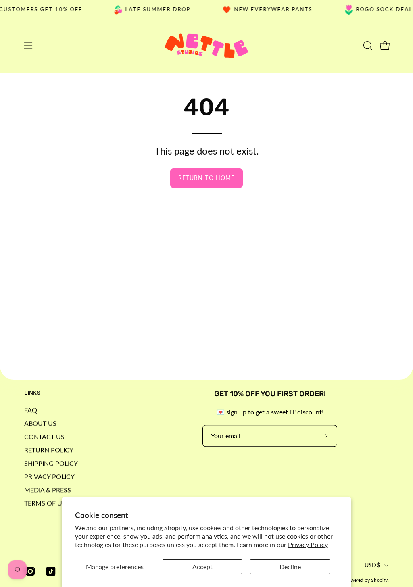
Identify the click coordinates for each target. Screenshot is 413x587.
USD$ (372, 565)
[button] (367, 45)
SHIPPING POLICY (51, 463)
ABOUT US (40, 423)
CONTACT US (44, 436)
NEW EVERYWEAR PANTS (269, 9)
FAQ (30, 410)
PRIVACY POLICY (49, 476)
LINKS (32, 392)
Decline (290, 566)
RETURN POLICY (48, 449)
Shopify (379, 580)
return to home (206, 177)
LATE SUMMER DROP (154, 9)
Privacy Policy (308, 544)
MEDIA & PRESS (47, 489)
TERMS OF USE (46, 503)
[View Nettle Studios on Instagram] (29, 571)
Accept (202, 566)
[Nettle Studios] (206, 46)
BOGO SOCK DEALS (382, 9)
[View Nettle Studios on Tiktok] (50, 571)
